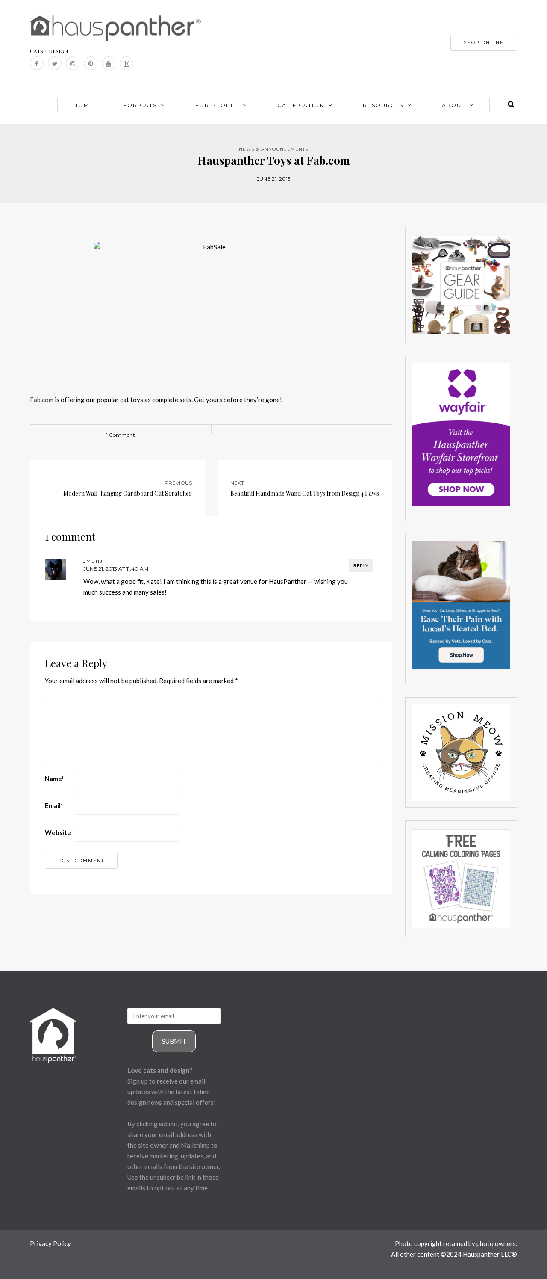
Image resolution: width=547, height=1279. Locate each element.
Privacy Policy (50, 1243)
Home (84, 105)
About (453, 105)
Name (54, 778)
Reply (361, 565)
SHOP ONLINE (484, 42)
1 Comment (120, 435)
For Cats (140, 105)
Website (58, 832)
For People (217, 105)
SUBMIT (174, 1041)
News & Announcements (273, 149)
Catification (300, 105)
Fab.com (41, 399)
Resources (383, 105)
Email (54, 805)
